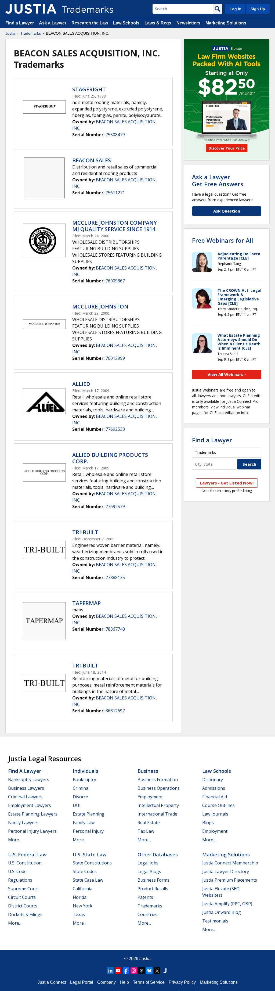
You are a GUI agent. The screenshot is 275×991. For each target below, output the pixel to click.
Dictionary (212, 779)
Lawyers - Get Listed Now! (227, 483)
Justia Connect (52, 982)
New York (82, 906)
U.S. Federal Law (27, 854)
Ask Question (226, 211)
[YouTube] (118, 970)
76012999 (115, 358)
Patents (145, 897)
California (82, 889)
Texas (79, 914)
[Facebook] (126, 970)
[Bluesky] (149, 970)
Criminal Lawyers (25, 797)
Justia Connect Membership (230, 863)
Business (148, 771)
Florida (79, 897)
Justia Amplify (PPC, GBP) (227, 904)
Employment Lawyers (29, 805)
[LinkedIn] (110, 970)
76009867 (115, 281)
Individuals (85, 771)
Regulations (20, 880)
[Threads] (141, 970)
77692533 (115, 429)
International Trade (157, 814)
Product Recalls (153, 889)
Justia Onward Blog (221, 912)
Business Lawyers (26, 788)
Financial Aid (214, 797)
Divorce (80, 797)
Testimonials (215, 921)
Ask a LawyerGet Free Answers (217, 180)
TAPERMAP (86, 603)
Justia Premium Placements (229, 880)
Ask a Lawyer (52, 23)
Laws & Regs (157, 23)
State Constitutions (92, 863)
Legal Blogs (149, 871)
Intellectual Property (158, 805)
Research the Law (89, 23)
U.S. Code (17, 871)
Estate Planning (88, 814)
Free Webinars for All (222, 240)
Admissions (213, 788)
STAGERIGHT (89, 89)
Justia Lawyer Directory (225, 871)
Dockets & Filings (25, 914)
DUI (77, 805)
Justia (10, 33)
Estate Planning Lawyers (32, 814)
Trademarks (30, 33)
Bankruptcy (84, 779)
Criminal (81, 788)
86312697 (115, 711)
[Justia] (30, 9)
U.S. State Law (90, 854)
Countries (147, 914)
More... (14, 840)
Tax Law (146, 831)
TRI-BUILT (85, 532)
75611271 (115, 193)
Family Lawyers (23, 822)
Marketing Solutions (225, 23)
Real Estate (149, 822)
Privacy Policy (182, 982)
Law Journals (215, 814)
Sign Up (258, 9)
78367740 (115, 629)
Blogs (208, 822)
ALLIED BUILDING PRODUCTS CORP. (110, 458)
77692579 (115, 506)
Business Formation (158, 779)
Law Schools (126, 23)
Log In (235, 9)
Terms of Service (149, 982)
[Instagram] (134, 970)
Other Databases (158, 854)
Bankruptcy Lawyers (28, 779)
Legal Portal (81, 982)
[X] (157, 970)
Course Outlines (218, 805)
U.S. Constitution (25, 863)
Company (106, 982)
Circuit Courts (22, 897)
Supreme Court (23, 889)
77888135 (115, 577)
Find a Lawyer (19, 23)
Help (124, 982)
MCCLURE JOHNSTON (100, 306)
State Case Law (88, 880)
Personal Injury (88, 831)
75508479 (115, 135)
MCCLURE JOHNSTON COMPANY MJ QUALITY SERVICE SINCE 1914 (114, 226)
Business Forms (153, 880)
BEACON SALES (91, 160)
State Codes (85, 871)
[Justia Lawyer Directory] (165, 970)
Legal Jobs (148, 863)
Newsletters (188, 23)
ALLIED (81, 383)
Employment (150, 797)
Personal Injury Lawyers (32, 831)
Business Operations (159, 788)
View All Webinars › (227, 374)
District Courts (22, 906)
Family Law (84, 822)
